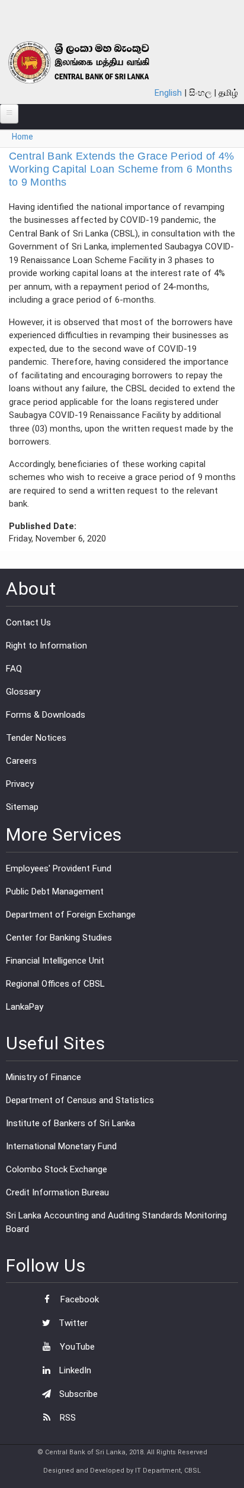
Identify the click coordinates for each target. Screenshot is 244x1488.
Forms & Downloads (45, 714)
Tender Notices (36, 737)
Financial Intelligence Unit (55, 960)
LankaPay (24, 1006)
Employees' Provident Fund (58, 868)
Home (22, 136)
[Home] (92, 62)
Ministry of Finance (43, 1077)
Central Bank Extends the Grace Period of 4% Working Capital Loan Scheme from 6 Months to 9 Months (122, 169)
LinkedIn (74, 1370)
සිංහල (200, 92)
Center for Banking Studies (59, 937)
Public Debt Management (55, 891)
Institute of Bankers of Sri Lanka (70, 1123)
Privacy (20, 784)
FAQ (14, 668)
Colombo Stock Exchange (56, 1169)
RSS (66, 1417)
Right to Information (46, 645)
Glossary (23, 691)
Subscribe (77, 1394)
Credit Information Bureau (57, 1192)
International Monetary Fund (61, 1146)
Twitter (72, 1323)
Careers (21, 761)
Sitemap (22, 807)
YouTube (76, 1346)
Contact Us (28, 622)
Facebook (78, 1299)
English (168, 92)
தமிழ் (228, 92)
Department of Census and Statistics (80, 1100)
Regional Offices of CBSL (55, 983)
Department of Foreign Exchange (71, 914)
